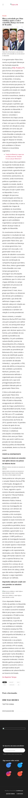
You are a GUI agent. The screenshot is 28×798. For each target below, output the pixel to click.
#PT (18, 684)
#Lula (5, 684)
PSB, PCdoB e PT (18, 68)
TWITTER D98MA (8, 704)
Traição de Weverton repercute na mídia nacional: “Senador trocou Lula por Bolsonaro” (15, 157)
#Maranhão (11, 684)
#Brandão (11, 682)
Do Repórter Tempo (9, 677)
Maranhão (4, 15)
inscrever (23, 750)
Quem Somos (10, 793)
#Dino (18, 682)
